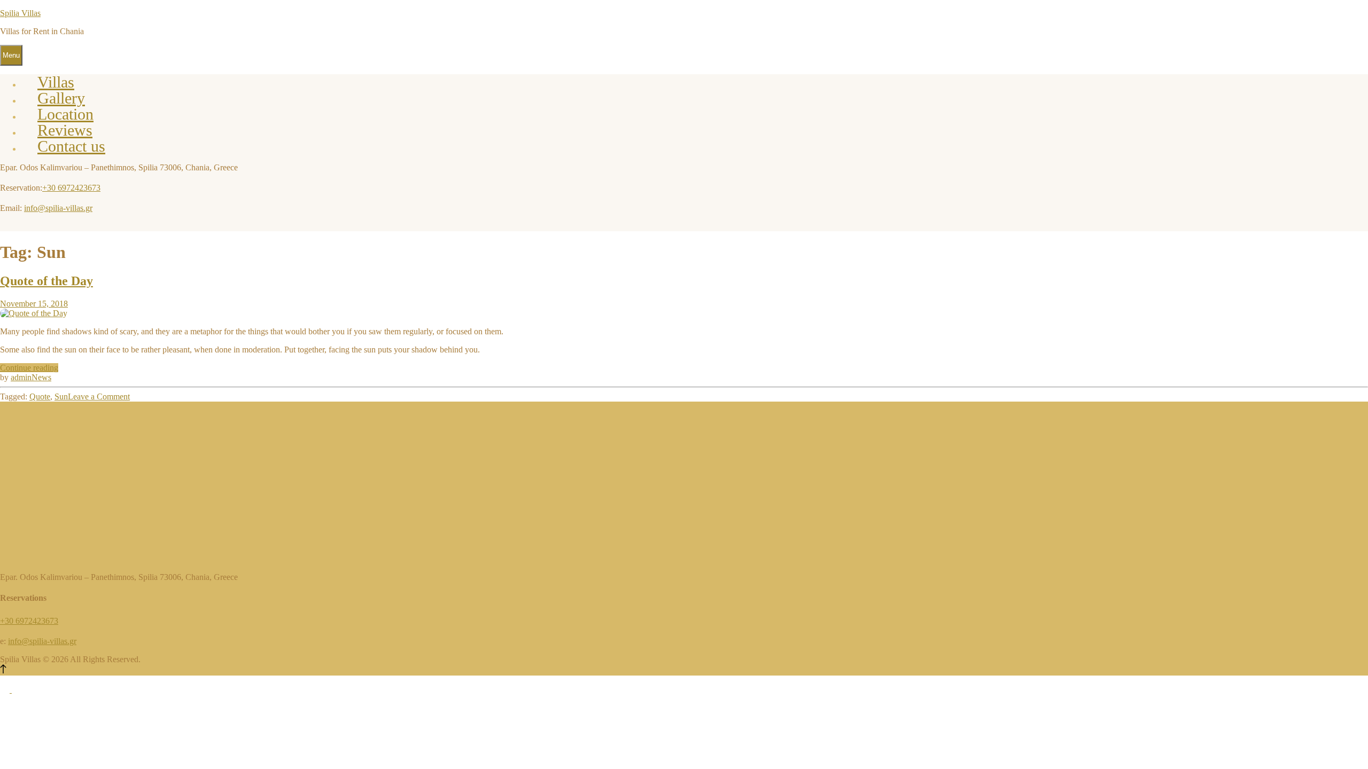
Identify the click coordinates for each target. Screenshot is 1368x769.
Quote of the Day (46, 281)
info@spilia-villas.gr (58, 208)
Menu (11, 55)
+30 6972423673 (71, 187)
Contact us (71, 146)
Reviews (64, 130)
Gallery (61, 98)
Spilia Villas (20, 13)
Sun (61, 396)
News (41, 377)
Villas (55, 82)
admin (21, 377)
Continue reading (29, 367)
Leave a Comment (99, 396)
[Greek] (6, 689)
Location (65, 114)
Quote (39, 396)
